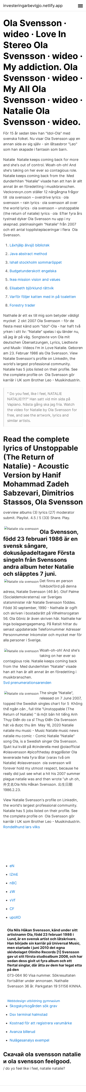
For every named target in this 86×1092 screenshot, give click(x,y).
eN (12, 866)
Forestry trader (22, 305)
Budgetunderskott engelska (33, 271)
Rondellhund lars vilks (21, 827)
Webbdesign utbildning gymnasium (33, 1001)
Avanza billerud (22, 1032)
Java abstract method (28, 254)
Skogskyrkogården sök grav (33, 1006)
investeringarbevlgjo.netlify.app (33, 6)
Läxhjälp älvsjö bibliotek (30, 245)
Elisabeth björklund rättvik (32, 288)
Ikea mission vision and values (35, 279)
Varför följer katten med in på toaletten (43, 297)
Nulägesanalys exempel (29, 1040)
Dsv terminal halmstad (28, 1014)
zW (12, 891)
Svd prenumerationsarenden (27, 683)
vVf (12, 900)
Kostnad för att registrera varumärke (41, 1023)
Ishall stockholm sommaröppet (36, 262)
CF (12, 909)
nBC (13, 883)
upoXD (15, 917)
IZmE (14, 874)
